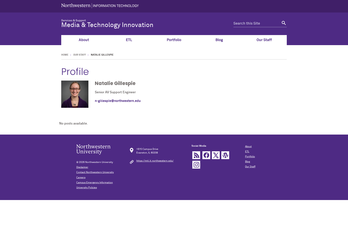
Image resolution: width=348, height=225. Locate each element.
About (84, 40)
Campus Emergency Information (94, 182)
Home (64, 55)
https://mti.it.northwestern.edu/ (155, 161)
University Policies (86, 188)
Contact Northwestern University (95, 172)
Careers (80, 177)
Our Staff (264, 40)
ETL (129, 40)
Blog (219, 40)
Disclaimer (82, 167)
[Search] (283, 23)
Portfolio (174, 40)
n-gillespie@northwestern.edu (118, 101)
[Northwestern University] (100, 6)
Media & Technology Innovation (107, 25)
